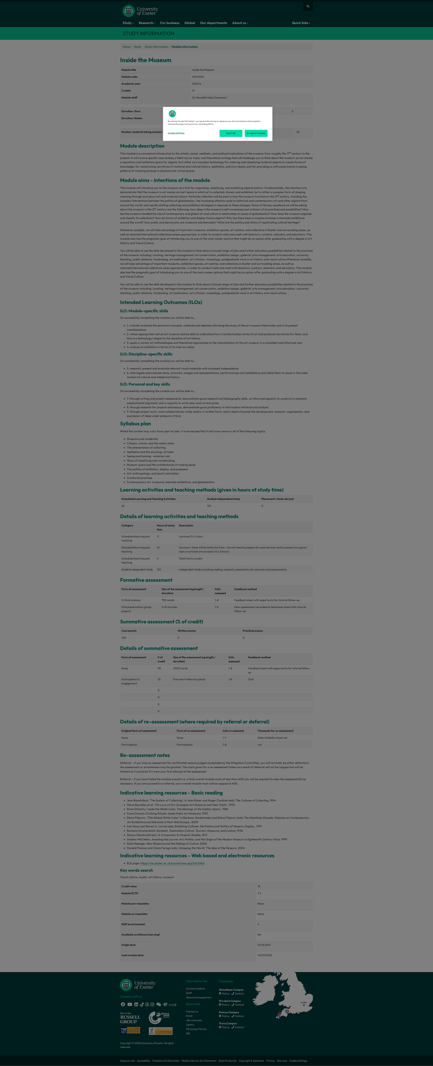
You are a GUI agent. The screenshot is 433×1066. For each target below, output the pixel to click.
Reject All (231, 133)
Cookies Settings (176, 133)
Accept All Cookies (256, 133)
